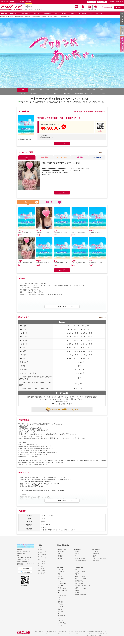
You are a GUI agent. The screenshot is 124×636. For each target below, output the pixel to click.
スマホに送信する (26, 572)
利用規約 (77, 592)
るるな (20, 231)
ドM (59, 618)
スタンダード (61, 571)
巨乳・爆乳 (60, 603)
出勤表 (56, 89)
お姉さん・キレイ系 (62, 590)
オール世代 (60, 620)
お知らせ (33, 89)
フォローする (26, 568)
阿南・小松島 (96, 560)
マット (59, 594)
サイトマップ (78, 569)
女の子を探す (24, 13)
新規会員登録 (78, 580)
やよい (38, 261)
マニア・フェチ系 (62, 596)
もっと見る (62, 143)
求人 (101, 89)
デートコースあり (62, 624)
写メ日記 (57, 13)
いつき (38, 231)
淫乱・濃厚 (60, 611)
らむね (74, 261)
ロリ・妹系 (60, 585)
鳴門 (94, 557)
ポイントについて (79, 583)
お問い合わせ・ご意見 (80, 589)
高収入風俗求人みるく (80, 594)
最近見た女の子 (102, 1)
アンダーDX (20, 1)
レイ (20, 137)
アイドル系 (60, 606)
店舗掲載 (111, 1)
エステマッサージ (62, 583)
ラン (91, 261)
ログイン (120, 7)
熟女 (59, 574)
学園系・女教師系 (62, 589)
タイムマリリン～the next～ (90, 93)
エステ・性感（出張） (80, 558)
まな (55, 261)
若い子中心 (60, 608)
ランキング (95, 9)
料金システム (33, 93)
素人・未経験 (61, 578)
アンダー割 (89, 9)
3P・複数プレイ (61, 622)
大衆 (59, 599)
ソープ (76, 555)
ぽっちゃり (60, 576)
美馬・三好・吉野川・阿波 (99, 558)
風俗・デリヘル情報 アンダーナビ (99, 635)
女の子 (83, 9)
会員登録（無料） (109, 7)
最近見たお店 (91, 1)
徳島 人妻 (60, 557)
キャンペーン (68, 93)
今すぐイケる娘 (67, 89)
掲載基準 (77, 587)
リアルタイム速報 (46, 13)
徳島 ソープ (60, 553)
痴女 (59, 613)
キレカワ (60, 625)
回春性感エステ (61, 615)
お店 (76, 9)
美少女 (59, 587)
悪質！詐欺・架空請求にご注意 (82, 585)
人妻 (59, 573)
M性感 (59, 581)
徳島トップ (4, 13)
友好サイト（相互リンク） (81, 576)
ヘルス (76, 557)
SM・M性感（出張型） (80, 560)
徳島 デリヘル (61, 551)
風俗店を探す (13, 13)
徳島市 (94, 555)
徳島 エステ (60, 555)
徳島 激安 (60, 558)
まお (20, 261)
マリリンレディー (45, 89)
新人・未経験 (82, 13)
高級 (59, 597)
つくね (91, 231)
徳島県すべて (96, 553)
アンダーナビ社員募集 (80, 578)
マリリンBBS (22, 93)
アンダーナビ (5, 1)
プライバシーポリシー (80, 571)
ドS (58, 617)
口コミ (64, 13)
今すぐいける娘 (42, 554)
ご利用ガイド (78, 573)
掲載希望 (77, 590)
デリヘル (77, 553)
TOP (22, 89)
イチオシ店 (78, 551)
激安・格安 (60, 601)
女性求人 (12, 1)
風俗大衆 (28, 1)
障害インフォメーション (81, 581)
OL (58, 592)
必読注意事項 (79, 93)
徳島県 (30, 6)
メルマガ (56, 93)
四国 (26, 6)
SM (58, 580)
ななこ (56, 231)
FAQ (76, 574)
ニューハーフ (61, 604)
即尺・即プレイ (61, 610)
